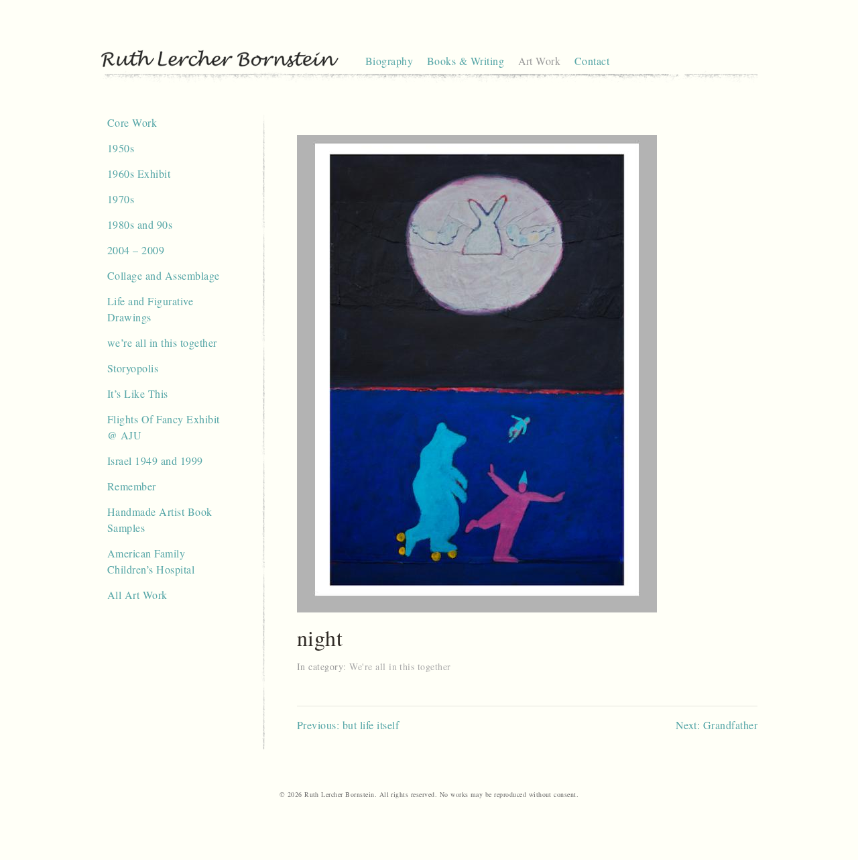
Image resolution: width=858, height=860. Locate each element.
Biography (389, 61)
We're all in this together (399, 666)
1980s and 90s (139, 224)
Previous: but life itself (348, 725)
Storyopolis (132, 368)
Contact (591, 61)
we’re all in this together (162, 342)
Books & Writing (465, 61)
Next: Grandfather (716, 725)
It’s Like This (137, 393)
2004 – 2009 (135, 250)
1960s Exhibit (138, 173)
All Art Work (137, 595)
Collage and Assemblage (163, 275)
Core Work (132, 122)
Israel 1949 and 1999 (155, 460)
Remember (131, 486)
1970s (120, 199)
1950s (120, 148)
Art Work (539, 61)
